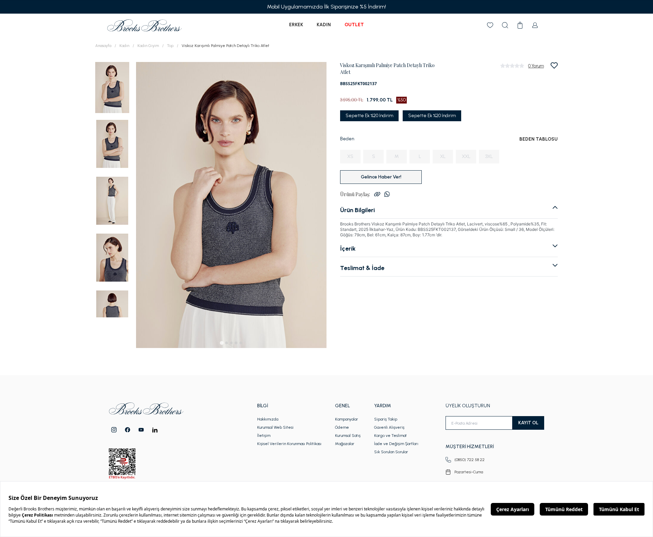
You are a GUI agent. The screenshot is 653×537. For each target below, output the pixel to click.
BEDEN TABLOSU (538, 139)
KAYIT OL (528, 423)
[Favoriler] (490, 25)
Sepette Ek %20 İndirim (369, 115)
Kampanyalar (346, 419)
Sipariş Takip (385, 419)
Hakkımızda (267, 419)
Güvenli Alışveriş (389, 427)
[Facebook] (127, 430)
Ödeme (342, 427)
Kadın (324, 25)
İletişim (263, 435)
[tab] (221, 343)
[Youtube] (141, 430)
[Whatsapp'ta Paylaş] (387, 194)
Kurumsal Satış (348, 435)
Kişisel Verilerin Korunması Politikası (289, 443)
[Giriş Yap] (535, 25)
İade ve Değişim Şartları (396, 443)
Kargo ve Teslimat (390, 435)
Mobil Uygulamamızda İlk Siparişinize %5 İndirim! (326, 6)
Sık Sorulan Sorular (391, 451)
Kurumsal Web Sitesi (275, 427)
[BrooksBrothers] (144, 25)
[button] (112, 87)
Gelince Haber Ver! (381, 177)
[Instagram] (114, 430)
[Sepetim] (520, 25)
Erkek (296, 25)
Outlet (354, 25)
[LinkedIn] (154, 429)
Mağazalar (344, 443)
